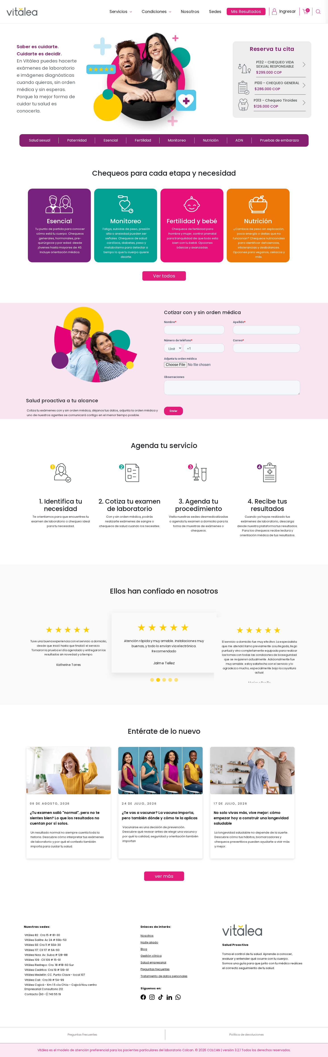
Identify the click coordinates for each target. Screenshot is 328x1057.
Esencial (111, 140)
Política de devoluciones (246, 1034)
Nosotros (190, 11)
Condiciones (155, 11)
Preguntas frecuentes (155, 969)
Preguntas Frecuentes (82, 1034)
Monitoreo (177, 140)
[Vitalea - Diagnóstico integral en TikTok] (160, 997)
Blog (144, 949)
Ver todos (164, 276)
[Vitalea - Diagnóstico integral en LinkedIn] (169, 997)
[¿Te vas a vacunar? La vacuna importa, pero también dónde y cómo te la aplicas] (160, 772)
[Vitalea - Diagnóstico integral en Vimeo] (178, 997)
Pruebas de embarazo (279, 140)
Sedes (215, 11)
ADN (239, 140)
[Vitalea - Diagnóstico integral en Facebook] (143, 997)
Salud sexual (39, 140)
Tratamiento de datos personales (164, 976)
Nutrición (210, 140)
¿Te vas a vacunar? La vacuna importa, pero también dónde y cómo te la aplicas (159, 815)
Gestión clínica (151, 956)
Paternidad (77, 140)
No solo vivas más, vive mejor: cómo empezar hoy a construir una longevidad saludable (251, 818)
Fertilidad (143, 140)
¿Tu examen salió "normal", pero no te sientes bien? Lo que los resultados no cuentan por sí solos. (65, 818)
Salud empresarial (153, 962)
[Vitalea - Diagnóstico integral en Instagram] (152, 997)
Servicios (119, 11)
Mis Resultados (246, 11)
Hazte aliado (149, 942)
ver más (164, 876)
